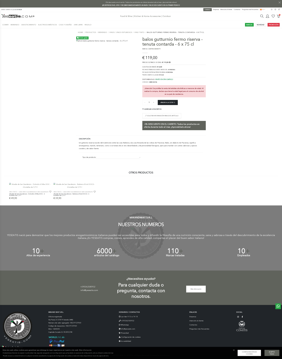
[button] (233, 350)
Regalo (88, 25)
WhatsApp (125, 325)
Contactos (237, 9)
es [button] (263, 9)
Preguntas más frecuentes (250, 9)
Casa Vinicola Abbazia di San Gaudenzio (34, 192)
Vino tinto (139, 32)
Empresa (216, 9)
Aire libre (78, 25)
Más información (196, 289)
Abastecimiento (28, 25)
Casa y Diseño (65, 25)
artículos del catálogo (106, 255)
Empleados (243, 255)
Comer (5, 25)
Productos (90, 32)
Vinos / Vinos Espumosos (120, 32)
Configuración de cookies (131, 337)
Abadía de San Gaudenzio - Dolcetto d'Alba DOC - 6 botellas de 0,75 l (27, 194)
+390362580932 (88, 287)
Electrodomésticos (47, 25)
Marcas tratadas (175, 255)
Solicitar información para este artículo (162, 116)
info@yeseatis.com (89, 290)
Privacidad (125, 333)
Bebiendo (15, 25)
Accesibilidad (126, 341)
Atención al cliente (226, 9)
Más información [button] (85, 350)
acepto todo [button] (272, 353)
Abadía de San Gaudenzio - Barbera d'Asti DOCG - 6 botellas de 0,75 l (71, 194)
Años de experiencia (38, 255)
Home (80, 32)
